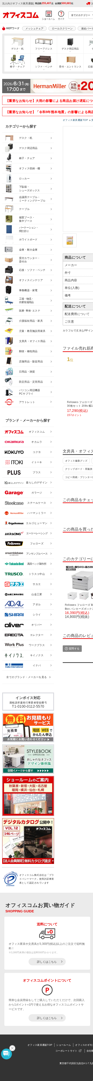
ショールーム (63, 1045)
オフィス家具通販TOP (39, 1045)
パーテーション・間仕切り (28, 229)
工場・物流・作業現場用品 (26, 300)
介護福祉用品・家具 (31, 320)
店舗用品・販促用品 (31, 361)
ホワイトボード (28, 239)
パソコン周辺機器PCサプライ (29, 392)
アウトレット (27, 402)
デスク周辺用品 (70, 48)
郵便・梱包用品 (28, 351)
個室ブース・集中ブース (27, 219)
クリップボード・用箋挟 (78, 469)
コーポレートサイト (66, 1050)
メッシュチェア (34, 28)
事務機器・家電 (28, 290)
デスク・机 (17, 48)
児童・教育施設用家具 (32, 331)
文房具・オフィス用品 (32, 341)
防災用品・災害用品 (31, 381)
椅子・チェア (17, 66)
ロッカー (24, 178)
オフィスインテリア (31, 280)
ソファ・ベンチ (43, 66)
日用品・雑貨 (27, 371)
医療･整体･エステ (29, 310)
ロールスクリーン (62, 28)
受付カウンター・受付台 (29, 260)
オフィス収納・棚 (29, 168)
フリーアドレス (43, 48)
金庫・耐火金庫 (28, 249)
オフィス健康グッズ (76, 460)
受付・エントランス (70, 66)
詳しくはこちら (47, 961)
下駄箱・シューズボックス (29, 188)
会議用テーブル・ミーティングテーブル (32, 199)
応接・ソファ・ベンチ (32, 270)
